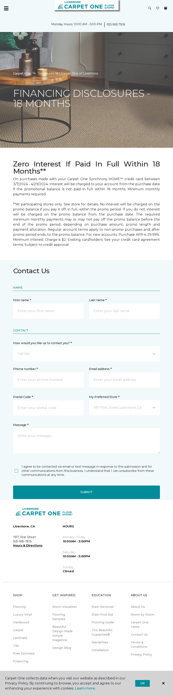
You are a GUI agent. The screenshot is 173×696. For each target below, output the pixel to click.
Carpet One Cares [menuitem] (140, 624)
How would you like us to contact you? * (42, 343)
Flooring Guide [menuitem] (103, 622)
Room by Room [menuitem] (142, 614)
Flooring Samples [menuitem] (58, 617)
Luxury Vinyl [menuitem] (22, 614)
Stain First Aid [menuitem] (102, 614)
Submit (86, 492)
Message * (20, 424)
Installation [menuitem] (100, 650)
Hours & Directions (27, 545)
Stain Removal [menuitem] (103, 607)
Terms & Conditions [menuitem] (139, 644)
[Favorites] (158, 8)
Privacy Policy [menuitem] (141, 654)
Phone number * (25, 368)
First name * (22, 300)
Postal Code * (23, 396)
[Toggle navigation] (6, 8)
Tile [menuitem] (16, 646)
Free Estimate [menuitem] (24, 653)
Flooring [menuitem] (19, 607)
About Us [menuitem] (138, 607)
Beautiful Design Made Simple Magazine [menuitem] (62, 633)
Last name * (98, 300)
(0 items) (165, 8)
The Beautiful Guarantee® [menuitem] (102, 632)
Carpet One (22, 73)
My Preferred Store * (104, 396)
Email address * (100, 368)
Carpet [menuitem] (18, 630)
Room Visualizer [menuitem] (64, 607)
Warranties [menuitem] (100, 642)
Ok (142, 683)
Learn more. (85, 688)
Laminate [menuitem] (20, 638)
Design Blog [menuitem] (61, 648)
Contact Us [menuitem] (139, 634)
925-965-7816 (116, 24)
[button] (150, 8)
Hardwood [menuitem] (21, 622)
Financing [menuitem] (20, 661)
